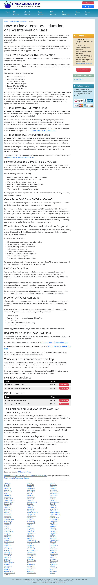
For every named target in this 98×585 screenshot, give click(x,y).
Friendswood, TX (31, 516)
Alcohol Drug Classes (37, 579)
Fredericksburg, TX (55, 514)
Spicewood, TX (31, 559)
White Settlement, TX (9, 573)
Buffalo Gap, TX (54, 493)
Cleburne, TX (30, 499)
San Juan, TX (7, 556)
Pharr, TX (6, 547)
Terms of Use (70, 579)
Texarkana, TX (31, 564)
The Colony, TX (8, 566)
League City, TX (31, 533)
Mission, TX (7, 540)
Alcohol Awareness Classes (18, 21)
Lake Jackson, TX (8, 531)
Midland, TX (53, 538)
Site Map (84, 579)
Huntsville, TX (53, 524)
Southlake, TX (7, 559)
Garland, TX (30, 518)
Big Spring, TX (31, 490)
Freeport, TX (7, 516)
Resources (78, 579)
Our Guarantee (65, 13)
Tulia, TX (52, 566)
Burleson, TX (7, 495)
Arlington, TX (30, 486)
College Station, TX (9, 500)
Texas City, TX (53, 564)
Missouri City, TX (31, 540)
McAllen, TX (53, 537)
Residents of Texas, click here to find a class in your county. (25, 476)
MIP (53, 13)
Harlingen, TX (7, 523)
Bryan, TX (6, 493)
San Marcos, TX (31, 556)
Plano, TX (52, 547)
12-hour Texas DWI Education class (42, 130)
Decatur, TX (7, 505)
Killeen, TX (53, 528)
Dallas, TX (52, 504)
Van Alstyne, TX (31, 568)
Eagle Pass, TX (8, 511)
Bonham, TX (53, 490)
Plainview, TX (30, 547)
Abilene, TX (7, 483)
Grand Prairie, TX (54, 519)
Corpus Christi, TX (32, 502)
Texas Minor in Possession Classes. (16, 478)
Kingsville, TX (7, 530)
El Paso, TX (53, 511)
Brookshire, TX (8, 492)
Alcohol (27, 13)
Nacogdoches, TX (54, 540)
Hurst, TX (6, 526)
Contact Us (87, 13)
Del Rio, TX (53, 505)
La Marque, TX (31, 530)
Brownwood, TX (54, 492)
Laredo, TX (7, 533)
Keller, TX (6, 528)
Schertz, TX (53, 556)
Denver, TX (30, 507)
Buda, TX (29, 493)
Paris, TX (29, 543)
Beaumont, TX (31, 488)
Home (8, 12)
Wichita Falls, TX (31, 573)
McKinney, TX (7, 538)
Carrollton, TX (53, 495)
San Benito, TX (54, 554)
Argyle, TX (7, 486)
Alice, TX (29, 483)
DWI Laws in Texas (24, 472)
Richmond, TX (53, 549)
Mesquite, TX (30, 538)
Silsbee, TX (30, 557)
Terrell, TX (7, 564)
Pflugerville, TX (54, 545)
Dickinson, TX (7, 509)
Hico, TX (52, 523)
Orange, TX (7, 543)
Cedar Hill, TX (7, 497)
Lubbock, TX (30, 535)
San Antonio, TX (31, 554)
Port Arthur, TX (8, 549)
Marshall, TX (30, 537)
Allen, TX (52, 483)
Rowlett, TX (53, 552)
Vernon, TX (7, 569)
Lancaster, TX (53, 531)
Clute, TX (52, 499)
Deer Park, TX (30, 505)
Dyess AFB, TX (54, 509)
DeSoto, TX (53, 507)
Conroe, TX (30, 500)
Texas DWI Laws (79, 79)
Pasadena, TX (7, 545)
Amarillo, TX (30, 485)
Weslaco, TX (53, 571)
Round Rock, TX (31, 552)
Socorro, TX (53, 557)
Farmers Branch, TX (32, 512)
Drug (41, 13)
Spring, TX (53, 559)
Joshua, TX (53, 526)
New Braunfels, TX (9, 542)
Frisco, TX (52, 516)
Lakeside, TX (30, 531)
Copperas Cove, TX (9, 502)
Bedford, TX (53, 488)
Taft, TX (29, 562)
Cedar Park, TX (31, 497)
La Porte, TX (53, 530)
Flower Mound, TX (55, 512)
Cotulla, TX (30, 504)
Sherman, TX (7, 557)
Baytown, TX (7, 488)
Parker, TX (52, 543)
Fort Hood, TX (7, 514)
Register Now (84, 70)
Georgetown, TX (54, 518)
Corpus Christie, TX (55, 502)
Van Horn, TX (53, 568)
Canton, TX (30, 495)
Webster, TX (30, 571)
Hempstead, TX (31, 523)
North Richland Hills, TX (33, 542)
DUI (16, 13)
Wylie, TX (52, 573)
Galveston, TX (7, 518)
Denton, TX (7, 507)
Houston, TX (7, 524)
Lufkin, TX (52, 535)
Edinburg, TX (30, 511)
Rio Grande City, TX (32, 550)
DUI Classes (47, 579)
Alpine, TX (6, 485)
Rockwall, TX (53, 550)
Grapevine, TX (8, 521)
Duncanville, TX (31, 509)
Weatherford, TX (8, 571)
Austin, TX (52, 486)
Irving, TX (29, 526)
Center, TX (53, 497)
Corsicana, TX (7, 504)
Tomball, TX (30, 566)
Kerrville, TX (30, 528)
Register (89, 3)
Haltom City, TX (54, 521)
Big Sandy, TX (7, 490)
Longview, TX (7, 535)
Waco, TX (52, 569)
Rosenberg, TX (8, 552)
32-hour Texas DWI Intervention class (20, 157)
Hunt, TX (29, 524)
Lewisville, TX (53, 533)
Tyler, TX (6, 568)
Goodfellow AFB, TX (9, 519)
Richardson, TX (31, 549)
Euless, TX (7, 512)
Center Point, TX (8, 499)
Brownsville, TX (31, 492)
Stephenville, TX (31, 561)
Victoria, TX (30, 569)
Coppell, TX (53, 500)
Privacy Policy (62, 579)
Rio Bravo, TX (7, 550)
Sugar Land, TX (54, 561)
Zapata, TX (7, 575)
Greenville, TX (31, 521)
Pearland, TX (30, 545)
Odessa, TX (53, 542)
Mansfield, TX (7, 537)
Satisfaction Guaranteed (84, 64)
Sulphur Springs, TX (9, 562)
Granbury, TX (30, 519)
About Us (77, 13)
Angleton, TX (53, 485)
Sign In (88, 7)
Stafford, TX (7, 561)
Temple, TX (53, 562)
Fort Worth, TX (31, 514)
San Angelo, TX (8, 554)
